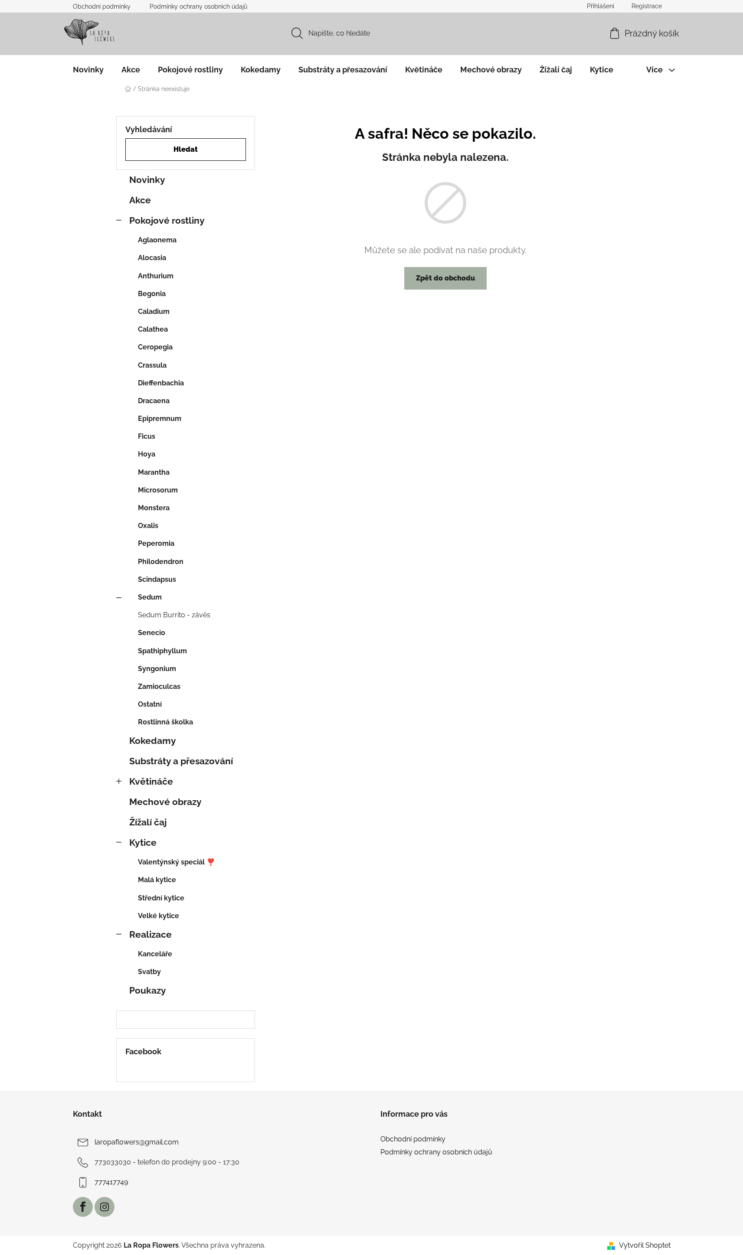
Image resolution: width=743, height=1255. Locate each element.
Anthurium (155, 276)
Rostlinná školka (165, 722)
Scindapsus (157, 579)
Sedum (150, 597)
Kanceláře (155, 954)
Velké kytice (158, 916)
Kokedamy (152, 740)
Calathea (153, 329)
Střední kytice (161, 898)
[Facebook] (83, 1207)
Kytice (143, 842)
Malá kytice (157, 880)
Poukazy (147, 990)
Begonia (152, 294)
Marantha (154, 472)
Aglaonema (157, 240)
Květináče (151, 781)
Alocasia (152, 258)
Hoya (146, 454)
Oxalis (148, 526)
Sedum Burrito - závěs (174, 615)
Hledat (185, 149)
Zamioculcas (159, 686)
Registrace (647, 6)
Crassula (152, 365)
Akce (140, 200)
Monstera (154, 508)
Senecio (151, 633)
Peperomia (156, 543)
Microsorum (158, 490)
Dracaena (154, 401)
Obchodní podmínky (102, 6)
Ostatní (150, 704)
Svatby (149, 972)
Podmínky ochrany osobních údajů (198, 6)
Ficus (146, 436)
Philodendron (160, 561)
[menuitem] (88, 70)
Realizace (150, 934)
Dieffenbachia (161, 383)
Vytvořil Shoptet (645, 1245)
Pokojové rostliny (167, 220)
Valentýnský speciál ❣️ (176, 862)
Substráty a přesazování (181, 761)
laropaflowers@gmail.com (137, 1142)
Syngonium (157, 669)
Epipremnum (159, 418)
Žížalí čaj (148, 822)
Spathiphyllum (162, 651)
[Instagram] (105, 1207)
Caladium (154, 311)
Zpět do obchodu (445, 278)
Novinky (147, 179)
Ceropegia (155, 347)
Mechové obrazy (165, 801)
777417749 (111, 1182)
